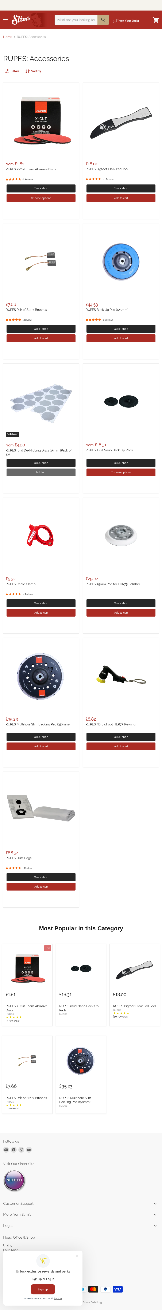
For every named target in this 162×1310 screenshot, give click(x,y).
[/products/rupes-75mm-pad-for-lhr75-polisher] (121, 535)
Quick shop (41, 188)
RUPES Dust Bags (18, 858)
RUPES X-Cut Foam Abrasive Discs (31, 169)
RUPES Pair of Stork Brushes (26, 310)
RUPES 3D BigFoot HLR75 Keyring (110, 724)
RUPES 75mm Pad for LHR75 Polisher (113, 584)
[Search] (103, 20)
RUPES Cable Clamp (20, 584)
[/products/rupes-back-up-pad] (121, 261)
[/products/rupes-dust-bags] (41, 809)
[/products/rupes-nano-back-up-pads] (121, 401)
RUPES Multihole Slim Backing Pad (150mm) (38, 724)
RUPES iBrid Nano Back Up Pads (109, 450)
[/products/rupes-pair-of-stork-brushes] (41, 261)
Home (7, 37)
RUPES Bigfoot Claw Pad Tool (107, 169)
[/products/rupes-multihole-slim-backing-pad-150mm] (41, 675)
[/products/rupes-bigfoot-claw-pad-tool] (121, 120)
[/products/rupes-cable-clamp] (41, 535)
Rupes (10, 1013)
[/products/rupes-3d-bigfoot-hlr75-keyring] (121, 675)
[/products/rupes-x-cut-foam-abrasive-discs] (41, 120)
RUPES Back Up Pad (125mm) (107, 310)
